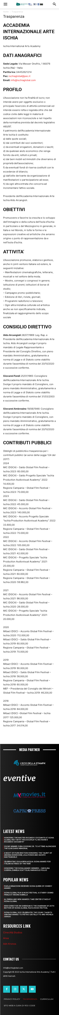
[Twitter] (23, 989)
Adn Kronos (9, 943)
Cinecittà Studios (12, 932)
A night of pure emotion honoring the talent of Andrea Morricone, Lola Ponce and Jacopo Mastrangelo (28, 855)
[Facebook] (6, 989)
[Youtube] (32, 989)
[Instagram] (15, 989)
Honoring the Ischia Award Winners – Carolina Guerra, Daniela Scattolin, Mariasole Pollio (27, 869)
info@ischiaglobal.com (23, 80)
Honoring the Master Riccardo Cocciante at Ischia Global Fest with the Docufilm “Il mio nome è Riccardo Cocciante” (29, 840)
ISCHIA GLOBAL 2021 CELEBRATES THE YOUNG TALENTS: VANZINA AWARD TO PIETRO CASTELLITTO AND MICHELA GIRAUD (28, 915)
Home (6, 11)
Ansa (6, 938)
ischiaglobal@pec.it (19, 76)
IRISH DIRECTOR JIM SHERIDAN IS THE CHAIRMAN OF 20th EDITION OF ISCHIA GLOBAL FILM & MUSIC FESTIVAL (29, 907)
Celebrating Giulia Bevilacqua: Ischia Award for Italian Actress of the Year (27, 863)
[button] (5, 4)
